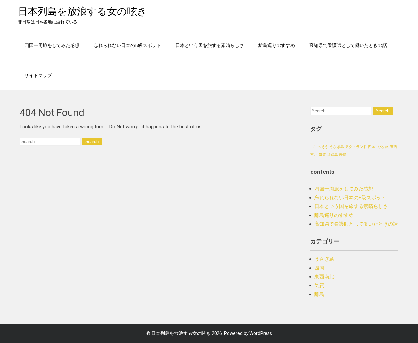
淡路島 (332, 155)
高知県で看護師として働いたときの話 (348, 45)
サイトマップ (38, 75)
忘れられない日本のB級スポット (127, 45)
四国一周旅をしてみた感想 (51, 45)
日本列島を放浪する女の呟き (82, 11)
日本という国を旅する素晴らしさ (209, 45)
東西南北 (324, 277)
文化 (380, 147)
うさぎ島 (337, 147)
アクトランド (356, 147)
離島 (342, 155)
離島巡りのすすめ (276, 45)
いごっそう (319, 147)
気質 (322, 155)
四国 (371, 147)
